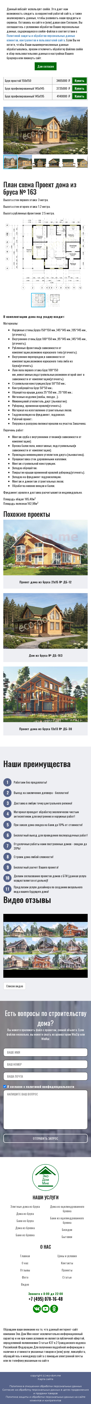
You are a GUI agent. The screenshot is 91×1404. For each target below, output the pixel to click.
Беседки (67, 1229)
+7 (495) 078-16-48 (45, 1299)
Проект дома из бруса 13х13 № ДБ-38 (45, 728)
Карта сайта (45, 1379)
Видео (25, 1284)
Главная (25, 1255)
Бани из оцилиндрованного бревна (67, 1220)
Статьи (67, 1277)
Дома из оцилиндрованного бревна (67, 1208)
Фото (25, 1277)
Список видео (14, 986)
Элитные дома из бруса (25, 1206)
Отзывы (25, 1270)
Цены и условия (67, 1255)
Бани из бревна (25, 1234)
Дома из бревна (25, 1227)
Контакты (67, 1263)
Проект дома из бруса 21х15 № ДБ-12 (45, 582)
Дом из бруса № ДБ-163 (46, 655)
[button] (83, 110)
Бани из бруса (25, 1220)
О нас (25, 1263)
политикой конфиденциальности (50, 1086)
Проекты (67, 1270)
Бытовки (67, 1236)
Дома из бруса (25, 1213)
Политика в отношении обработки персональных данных (45, 1386)
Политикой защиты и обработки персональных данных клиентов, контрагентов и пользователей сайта (41, 37)
